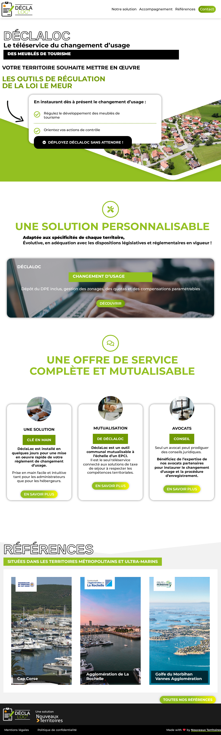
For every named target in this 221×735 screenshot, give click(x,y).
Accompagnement (156, 9)
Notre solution (124, 9)
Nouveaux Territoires (206, 730)
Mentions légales (16, 730)
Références (185, 9)
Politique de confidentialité (57, 730)
